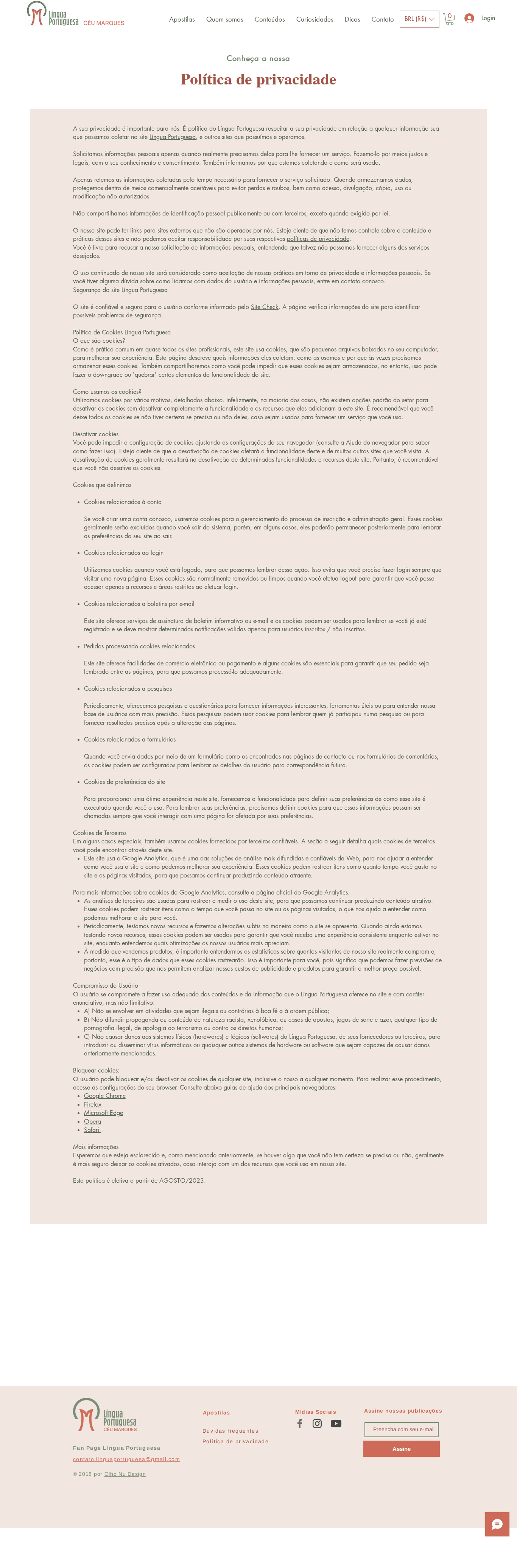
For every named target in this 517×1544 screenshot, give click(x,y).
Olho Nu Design (125, 1474)
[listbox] (419, 19)
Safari (92, 1130)
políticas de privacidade (318, 239)
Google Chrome (105, 1096)
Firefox (92, 1104)
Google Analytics (144, 858)
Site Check (265, 307)
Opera (92, 1122)
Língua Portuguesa (172, 137)
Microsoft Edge (103, 1113)
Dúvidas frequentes (230, 1431)
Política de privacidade (235, 1441)
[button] (419, 19)
